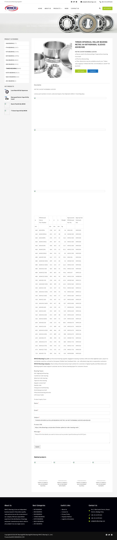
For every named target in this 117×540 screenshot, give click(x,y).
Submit (37, 447)
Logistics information (68, 519)
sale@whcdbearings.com (98, 521)
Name (36, 403)
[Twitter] (74, 1)
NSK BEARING (10, 64)
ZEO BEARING (10, 81)
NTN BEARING (10, 51)
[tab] (37, 85)
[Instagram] (76, 1)
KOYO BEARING (10, 72)
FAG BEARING (10, 60)
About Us (64, 509)
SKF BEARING (10, 56)
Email (36, 410)
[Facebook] (71, 1)
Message (37, 431)
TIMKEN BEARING (11, 68)
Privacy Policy (66, 514)
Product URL (38, 424)
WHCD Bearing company (42, 364)
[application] (61, 8)
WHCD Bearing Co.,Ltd (41, 358)
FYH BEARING (10, 47)
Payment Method (67, 516)
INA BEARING (10, 43)
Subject (37, 417)
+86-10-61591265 (96, 515)
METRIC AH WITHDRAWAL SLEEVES (86, 51)
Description (37, 85)
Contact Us (65, 512)
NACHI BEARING (11, 77)
